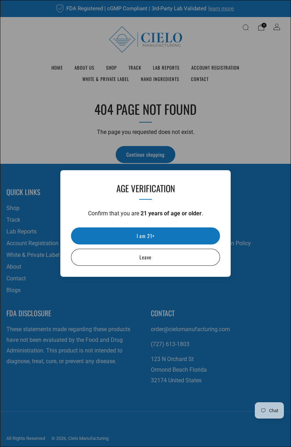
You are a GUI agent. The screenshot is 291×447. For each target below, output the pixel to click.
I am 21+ (146, 235)
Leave (145, 257)
